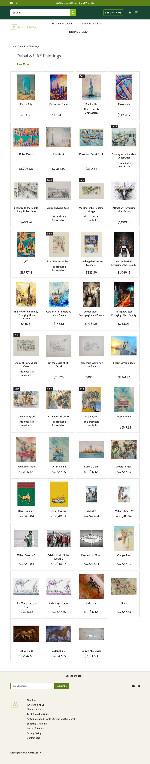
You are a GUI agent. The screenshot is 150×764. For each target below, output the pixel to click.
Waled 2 (91, 510)
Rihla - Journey (26, 510)
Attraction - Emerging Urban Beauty (123, 209)
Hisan (124, 603)
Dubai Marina (26, 154)
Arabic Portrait (124, 466)
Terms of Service (35, 728)
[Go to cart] (136, 13)
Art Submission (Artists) (39, 714)
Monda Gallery (34, 752)
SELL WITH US (113, 12)
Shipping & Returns (37, 723)
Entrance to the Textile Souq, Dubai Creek (26, 209)
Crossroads (124, 104)
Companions (124, 555)
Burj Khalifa (91, 104)
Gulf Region (91, 416)
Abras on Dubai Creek (58, 207)
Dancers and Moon (91, 555)
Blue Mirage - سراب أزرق (26, 605)
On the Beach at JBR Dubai (58, 364)
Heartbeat (58, 154)
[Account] (130, 13)
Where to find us (35, 704)
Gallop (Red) (26, 650)
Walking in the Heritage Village (91, 209)
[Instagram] (16, 3)
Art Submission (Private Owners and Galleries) (51, 718)
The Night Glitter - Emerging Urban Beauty (123, 313)
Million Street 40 (26, 555)
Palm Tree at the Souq (58, 261)
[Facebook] (11, 3)
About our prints (35, 709)
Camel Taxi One (58, 510)
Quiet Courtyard (26, 416)
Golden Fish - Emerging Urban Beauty (58, 313)
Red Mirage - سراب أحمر (58, 605)
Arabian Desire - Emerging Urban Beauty (123, 263)
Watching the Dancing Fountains (91, 263)
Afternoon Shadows (58, 416)
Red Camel (91, 603)
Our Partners (33, 737)
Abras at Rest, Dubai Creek (26, 364)
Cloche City (26, 104)
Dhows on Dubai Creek (91, 154)
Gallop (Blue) (58, 650)
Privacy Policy (34, 733)
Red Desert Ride (26, 466)
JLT (26, 261)
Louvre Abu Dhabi (91, 650)
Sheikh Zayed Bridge (124, 362)
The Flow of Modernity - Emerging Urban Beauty (26, 315)
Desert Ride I (124, 416)
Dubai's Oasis (91, 466)
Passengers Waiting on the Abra (91, 364)
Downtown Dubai (58, 104)
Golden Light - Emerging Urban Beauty (91, 313)
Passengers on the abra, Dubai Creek (123, 156)
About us (31, 700)
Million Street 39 (124, 510)
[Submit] (73, 12)
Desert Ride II (58, 466)
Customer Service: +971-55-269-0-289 (75, 2)
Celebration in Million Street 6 (58, 557)
